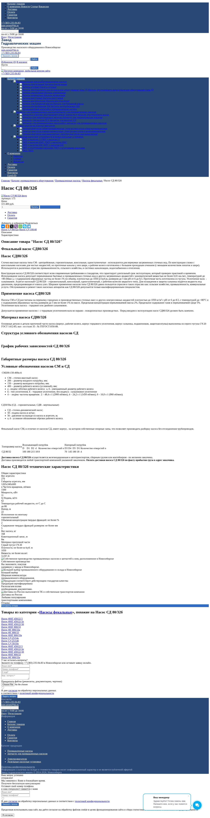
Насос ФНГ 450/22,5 (12, 618)
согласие (12, 690)
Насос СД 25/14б (10, 640)
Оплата (11, 12)
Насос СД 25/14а (10, 638)
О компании (14, 6)
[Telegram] (29, 226)
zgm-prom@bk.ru (10, 25)
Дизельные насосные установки (66, 136)
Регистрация (14, 37)
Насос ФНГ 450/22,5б (12, 624)
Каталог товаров (16, 3)
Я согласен (7, 815)
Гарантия (12, 14)
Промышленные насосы (54, 81)
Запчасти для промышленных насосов (76, 112)
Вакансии (44, 6)
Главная (5, 180)
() (8, 62)
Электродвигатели (45, 125)
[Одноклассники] (7, 226)
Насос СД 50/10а (10, 643)
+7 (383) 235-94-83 (10, 22)
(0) (11, 175)
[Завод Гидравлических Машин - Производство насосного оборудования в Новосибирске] (21, 44)
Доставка (12, 9)
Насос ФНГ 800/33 (11, 627)
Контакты (12, 17)
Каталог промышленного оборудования (32, 180)
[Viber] (16, 226)
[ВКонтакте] (3, 226)
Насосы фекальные (92, 180)
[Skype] (24, 226)
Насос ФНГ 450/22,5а (12, 621)
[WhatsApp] (20, 226)
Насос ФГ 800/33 (10, 632)
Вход (3, 37)
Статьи (34, 6)
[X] (12, 226)
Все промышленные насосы (62, 109)
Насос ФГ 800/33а (10, 629)
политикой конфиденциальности (37, 693)
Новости (25, 6)
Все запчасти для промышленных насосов (84, 123)
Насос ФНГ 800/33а (11, 635)
